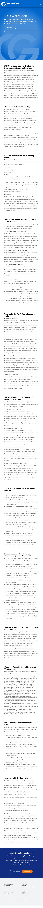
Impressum (24, 892)
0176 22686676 (24, 885)
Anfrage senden (9, 27)
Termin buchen (27, 871)
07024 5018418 (24, 884)
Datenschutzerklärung (25, 893)
